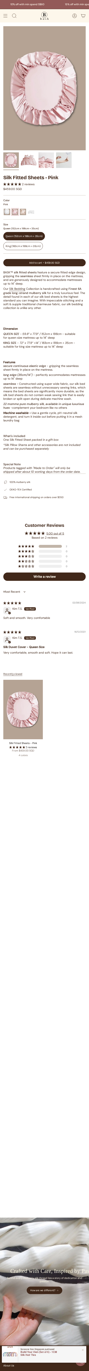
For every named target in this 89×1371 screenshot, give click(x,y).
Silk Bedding (17, 289)
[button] (12, 184)
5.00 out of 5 (55, 533)
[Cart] (83, 16)
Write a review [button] (45, 576)
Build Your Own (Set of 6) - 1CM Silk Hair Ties (38, 1353)
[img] (12, 603)
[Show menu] (5, 16)
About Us (8, 1365)
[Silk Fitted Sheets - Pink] (23, 709)
